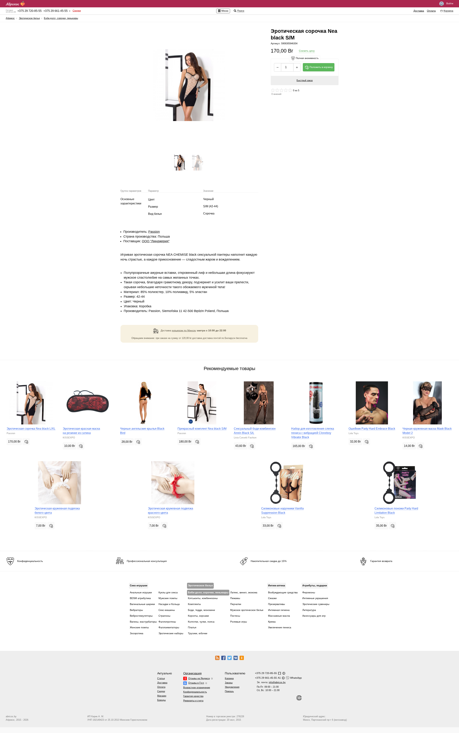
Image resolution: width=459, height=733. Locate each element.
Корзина (229, 678)
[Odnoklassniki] (242, 657)
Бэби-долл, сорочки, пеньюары (61, 18)
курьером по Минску (184, 330)
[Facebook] (223, 657)
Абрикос (10, 18)
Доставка (418, 10)
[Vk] (235, 657)
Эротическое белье (29, 18)
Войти (449, 3)
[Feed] (217, 657)
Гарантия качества (193, 696)
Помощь (229, 691)
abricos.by (11, 716)
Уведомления (232, 687)
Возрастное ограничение (196, 687)
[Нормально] (281, 90)
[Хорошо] (286, 90)
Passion (154, 231)
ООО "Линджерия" (155, 241)
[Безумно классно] (290, 90)
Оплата (431, 10)
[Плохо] (273, 90)
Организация (192, 673)
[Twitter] (229, 657)
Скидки (77, 10)
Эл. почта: (271, 682)
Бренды (161, 700)
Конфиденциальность (195, 692)
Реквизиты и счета (193, 700)
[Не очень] (277, 90)
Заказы (229, 682)
